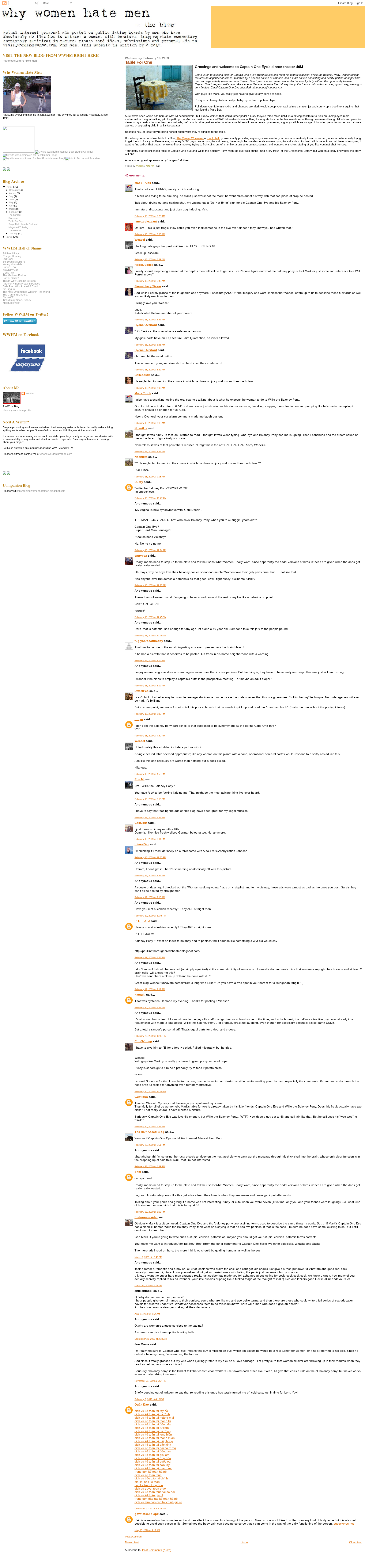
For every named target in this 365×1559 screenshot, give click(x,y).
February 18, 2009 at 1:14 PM (150, 660)
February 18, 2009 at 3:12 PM (150, 685)
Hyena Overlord (146, 325)
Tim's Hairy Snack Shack (17, 300)
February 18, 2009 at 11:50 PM (150, 857)
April (11, 205)
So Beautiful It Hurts (14, 261)
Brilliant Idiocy (11, 253)
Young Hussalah (12, 264)
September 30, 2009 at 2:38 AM (151, 1339)
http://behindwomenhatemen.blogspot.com (40, 490)
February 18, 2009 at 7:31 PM (150, 839)
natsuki (140, 994)
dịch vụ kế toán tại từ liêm (152, 1427)
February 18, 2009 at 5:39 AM (150, 259)
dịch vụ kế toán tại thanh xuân (155, 1438)
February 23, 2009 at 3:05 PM (150, 1212)
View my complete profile (17, 410)
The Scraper (14, 215)
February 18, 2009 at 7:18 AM (150, 423)
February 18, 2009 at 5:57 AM (150, 319)
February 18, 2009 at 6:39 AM (150, 369)
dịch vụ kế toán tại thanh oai (153, 1468)
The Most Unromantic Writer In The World (26, 291)
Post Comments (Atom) (156, 1550)
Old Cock (8, 259)
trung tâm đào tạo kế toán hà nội (156, 1498)
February (14, 212)
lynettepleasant (146, 221)
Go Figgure (9, 289)
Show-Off (8, 297)
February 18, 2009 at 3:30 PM (150, 714)
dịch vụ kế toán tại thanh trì (153, 1421)
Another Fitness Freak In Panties (21, 283)
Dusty (139, 482)
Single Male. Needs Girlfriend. (23, 224)
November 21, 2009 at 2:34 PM (150, 1381)
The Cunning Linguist (15, 294)
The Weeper (14, 230)
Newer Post (132, 1542)
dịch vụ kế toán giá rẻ (149, 1495)
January (13, 233)
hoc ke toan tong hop (149, 1485)
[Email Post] (157, 166)
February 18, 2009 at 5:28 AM (150, 216)
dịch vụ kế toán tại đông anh (153, 1451)
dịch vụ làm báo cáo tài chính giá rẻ (158, 1502)
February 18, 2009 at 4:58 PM (150, 774)
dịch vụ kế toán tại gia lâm (152, 1454)
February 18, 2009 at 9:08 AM (150, 476)
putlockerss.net (344, 1523)
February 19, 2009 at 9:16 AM (150, 897)
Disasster (13, 218)
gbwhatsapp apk (147, 1514)
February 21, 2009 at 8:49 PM (150, 1166)
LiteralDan (142, 844)
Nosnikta (141, 428)
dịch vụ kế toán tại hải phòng (154, 1441)
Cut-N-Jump (143, 1041)
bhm (138, 1171)
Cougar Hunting (12, 256)
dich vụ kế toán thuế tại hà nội (155, 1492)
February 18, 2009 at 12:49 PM (150, 635)
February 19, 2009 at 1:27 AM (150, 875)
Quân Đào (142, 1404)
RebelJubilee (144, 264)
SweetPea (141, 691)
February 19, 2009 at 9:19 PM (150, 989)
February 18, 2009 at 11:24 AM (150, 550)
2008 (10, 236)
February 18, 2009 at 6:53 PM (150, 817)
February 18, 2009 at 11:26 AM (150, 585)
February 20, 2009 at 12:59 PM (150, 1091)
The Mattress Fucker (14, 275)
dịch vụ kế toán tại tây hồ (151, 1411)
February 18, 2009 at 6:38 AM (150, 344)
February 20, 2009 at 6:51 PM (150, 1145)
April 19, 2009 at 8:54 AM (147, 1314)
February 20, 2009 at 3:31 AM (150, 1007)
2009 (10, 187)
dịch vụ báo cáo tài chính (151, 1478)
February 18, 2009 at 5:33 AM (150, 234)
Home (244, 1542)
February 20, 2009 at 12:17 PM (150, 1036)
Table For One (15, 221)
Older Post (355, 1542)
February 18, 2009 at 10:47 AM (150, 498)
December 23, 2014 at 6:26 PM (150, 1508)
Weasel (140, 239)
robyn (139, 719)
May (11, 202)
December (14, 190)
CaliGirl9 (141, 822)
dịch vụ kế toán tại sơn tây (152, 1465)
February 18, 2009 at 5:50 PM (150, 799)
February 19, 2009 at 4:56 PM (150, 957)
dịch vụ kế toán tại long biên (153, 1434)
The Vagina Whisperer (190, 138)
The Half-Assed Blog (149, 1131)
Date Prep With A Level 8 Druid (20, 286)
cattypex (141, 555)
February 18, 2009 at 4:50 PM (150, 735)
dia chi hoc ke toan (147, 1481)
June (12, 199)
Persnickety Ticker (148, 286)
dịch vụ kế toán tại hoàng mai (154, 1417)
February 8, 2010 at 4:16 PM (149, 1399)
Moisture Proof (11, 302)
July (11, 196)
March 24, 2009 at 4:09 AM (148, 1285)
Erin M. (139, 779)
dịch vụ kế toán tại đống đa (153, 1424)
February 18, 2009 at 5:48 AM (150, 281)
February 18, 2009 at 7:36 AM (150, 451)
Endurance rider (146, 1217)
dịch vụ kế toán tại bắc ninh (153, 1444)
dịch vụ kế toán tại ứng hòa (153, 1458)
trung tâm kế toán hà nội (151, 1471)
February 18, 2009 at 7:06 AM (150, 388)
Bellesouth (142, 375)
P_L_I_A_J (142, 921)
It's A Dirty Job (10, 269)
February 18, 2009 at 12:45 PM (150, 617)
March (12, 208)
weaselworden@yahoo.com (56, 454)
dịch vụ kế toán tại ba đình (152, 1414)
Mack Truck (143, 182)
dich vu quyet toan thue (150, 1488)
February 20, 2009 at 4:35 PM (150, 1126)
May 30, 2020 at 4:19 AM (147, 1530)
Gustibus (141, 1096)
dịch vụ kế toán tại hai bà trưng (155, 1448)
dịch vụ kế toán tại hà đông (153, 1431)
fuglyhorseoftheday (149, 641)
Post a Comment (133, 1536)
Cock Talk (213, 138)
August (13, 193)
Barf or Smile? (11, 278)
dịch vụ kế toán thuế (148, 1475)
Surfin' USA (9, 267)
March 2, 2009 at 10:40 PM (148, 1257)
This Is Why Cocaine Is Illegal (19, 280)
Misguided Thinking (18, 227)
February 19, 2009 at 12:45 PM (150, 915)
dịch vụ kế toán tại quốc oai (153, 1461)
